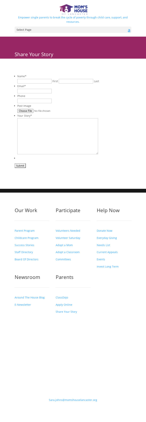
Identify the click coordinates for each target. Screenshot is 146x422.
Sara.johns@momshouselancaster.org (73, 400)
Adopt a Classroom (68, 252)
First (55, 81)
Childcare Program (26, 238)
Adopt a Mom (64, 245)
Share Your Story (66, 311)
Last (96, 81)
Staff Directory (24, 252)
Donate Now (104, 230)
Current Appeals (107, 252)
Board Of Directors (26, 259)
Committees (63, 259)
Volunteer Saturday (68, 238)
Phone (21, 96)
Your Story (24, 115)
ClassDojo (62, 297)
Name (21, 76)
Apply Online (64, 304)
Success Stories (24, 245)
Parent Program (25, 230)
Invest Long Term (108, 266)
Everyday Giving (107, 238)
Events (101, 259)
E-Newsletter (23, 304)
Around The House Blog (30, 297)
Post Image (24, 106)
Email (21, 86)
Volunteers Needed (68, 230)
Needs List (103, 245)
